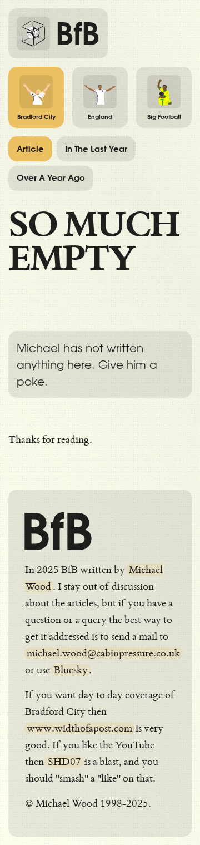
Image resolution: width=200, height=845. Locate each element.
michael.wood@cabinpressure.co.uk (103, 653)
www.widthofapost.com (79, 728)
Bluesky (71, 670)
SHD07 (64, 761)
